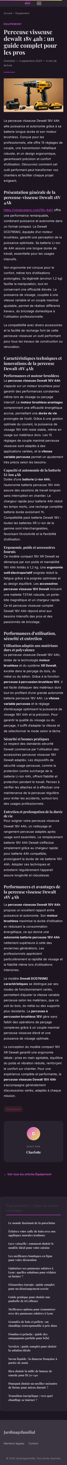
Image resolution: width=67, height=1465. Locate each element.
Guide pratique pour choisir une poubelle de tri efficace (29, 1299)
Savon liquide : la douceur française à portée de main (32, 1361)
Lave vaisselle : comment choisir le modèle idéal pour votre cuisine (31, 1245)
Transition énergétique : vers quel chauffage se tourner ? (30, 1398)
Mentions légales (14, 1443)
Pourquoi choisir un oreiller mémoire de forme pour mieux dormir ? (32, 1385)
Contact (33, 1443)
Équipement (22, 13)
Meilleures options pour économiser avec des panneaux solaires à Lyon (31, 1311)
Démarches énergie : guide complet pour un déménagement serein (31, 1286)
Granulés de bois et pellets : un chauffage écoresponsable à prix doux (32, 1323)
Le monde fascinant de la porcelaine (31, 1223)
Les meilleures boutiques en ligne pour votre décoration (30, 1258)
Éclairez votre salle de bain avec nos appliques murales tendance (31, 1233)
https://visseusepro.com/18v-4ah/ (28, 210)
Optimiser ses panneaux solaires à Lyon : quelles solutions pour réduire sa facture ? (32, 1272)
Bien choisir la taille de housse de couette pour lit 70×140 (30, 1373)
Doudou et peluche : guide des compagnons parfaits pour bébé (28, 1336)
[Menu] (39, 3)
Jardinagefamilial (19, 1432)
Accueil (8, 13)
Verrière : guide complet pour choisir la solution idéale (32, 1348)
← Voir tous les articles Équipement (27, 1174)
